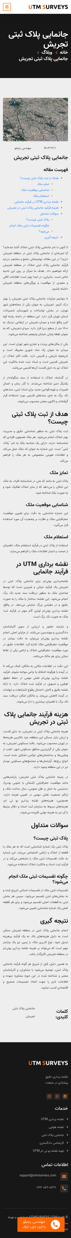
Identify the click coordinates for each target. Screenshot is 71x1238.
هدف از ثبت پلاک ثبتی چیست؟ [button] (39, 178)
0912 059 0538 (46, 1187)
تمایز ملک (59, 473)
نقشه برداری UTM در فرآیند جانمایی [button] (36, 201)
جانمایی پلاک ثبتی (23, 1008)
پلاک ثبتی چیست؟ (51, 838)
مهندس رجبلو (23, 148)
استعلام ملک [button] (41, 196)
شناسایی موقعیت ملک (47, 505)
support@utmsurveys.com (38, 1175)
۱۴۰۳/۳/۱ (50, 148)
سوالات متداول (49, 825)
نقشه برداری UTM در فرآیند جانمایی (42, 568)
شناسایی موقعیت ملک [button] (35, 190)
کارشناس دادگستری (52, 1143)
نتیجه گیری (54, 921)
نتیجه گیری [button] (52, 237)
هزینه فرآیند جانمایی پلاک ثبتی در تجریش (36, 718)
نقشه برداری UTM (53, 1119)
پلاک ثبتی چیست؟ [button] (37, 219)
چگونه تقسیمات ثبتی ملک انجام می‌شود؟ (38, 879)
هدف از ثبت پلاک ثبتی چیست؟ (40, 418)
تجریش (30, 1016)
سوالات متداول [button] (49, 213)
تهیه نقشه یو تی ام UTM (49, 1150)
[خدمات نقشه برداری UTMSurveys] (48, 7)
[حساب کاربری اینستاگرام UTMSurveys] (49, 1097)
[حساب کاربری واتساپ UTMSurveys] (57, 1097)
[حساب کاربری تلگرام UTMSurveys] (65, 1097)
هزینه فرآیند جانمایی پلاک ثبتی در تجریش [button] (33, 207)
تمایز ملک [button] (43, 184)
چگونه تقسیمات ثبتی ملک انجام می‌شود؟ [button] (29, 228)
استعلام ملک (56, 537)
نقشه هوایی (57, 1127)
